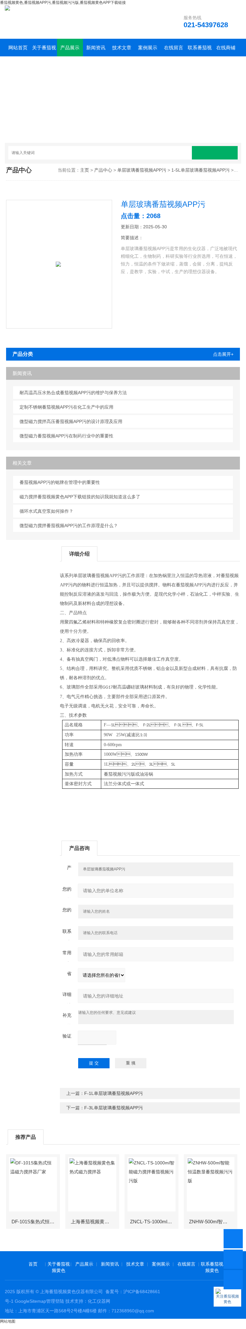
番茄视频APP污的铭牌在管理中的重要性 (60, 482)
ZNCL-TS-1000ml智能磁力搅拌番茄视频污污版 (154, 1221)
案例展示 (147, 47)
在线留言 (173, 47)
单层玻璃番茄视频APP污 (141, 170)
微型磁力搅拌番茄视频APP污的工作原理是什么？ (69, 525)
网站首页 (18, 47)
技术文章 (121, 47)
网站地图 (7, 1321)
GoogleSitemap (30, 1301)
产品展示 (69, 47)
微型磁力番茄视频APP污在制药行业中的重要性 (66, 435)
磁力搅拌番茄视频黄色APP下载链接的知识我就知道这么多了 (80, 496)
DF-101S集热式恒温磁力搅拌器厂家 (35, 1221)
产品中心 (103, 170)
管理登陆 (55, 1301)
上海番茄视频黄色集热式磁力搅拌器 (95, 1221)
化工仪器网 (99, 1301)
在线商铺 (225, 47)
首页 (33, 1264)
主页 (84, 170)
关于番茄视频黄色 (44, 50)
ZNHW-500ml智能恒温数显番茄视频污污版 (213, 1221)
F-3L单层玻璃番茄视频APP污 (113, 1107)
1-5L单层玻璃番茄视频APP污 (200, 170)
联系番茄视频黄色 (200, 50)
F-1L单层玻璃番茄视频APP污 (113, 1093)
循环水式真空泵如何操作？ (46, 511)
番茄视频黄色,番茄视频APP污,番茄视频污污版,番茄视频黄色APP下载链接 (63, 2)
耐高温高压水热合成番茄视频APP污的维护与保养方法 (73, 392)
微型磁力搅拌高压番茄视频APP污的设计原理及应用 (71, 421)
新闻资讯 (95, 47)
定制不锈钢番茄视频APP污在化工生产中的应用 (66, 407)
